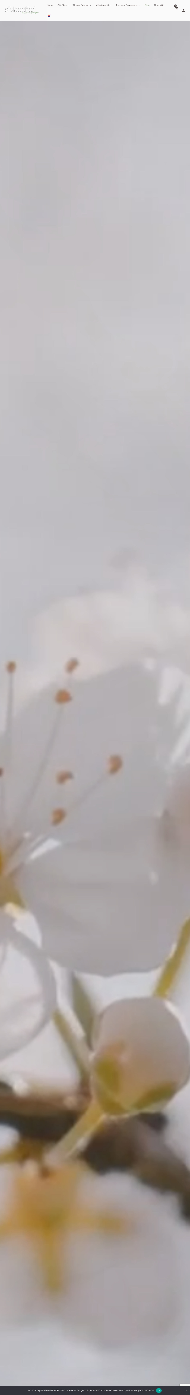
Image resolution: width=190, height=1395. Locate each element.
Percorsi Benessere (126, 5)
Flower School (80, 5)
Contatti (158, 5)
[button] (89, 5)
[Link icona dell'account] (183, 10)
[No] (186, 1390)
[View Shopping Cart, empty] (176, 10)
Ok (159, 1390)
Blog (147, 5)
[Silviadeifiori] (22, 10)
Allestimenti (102, 5)
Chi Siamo (63, 5)
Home (50, 5)
